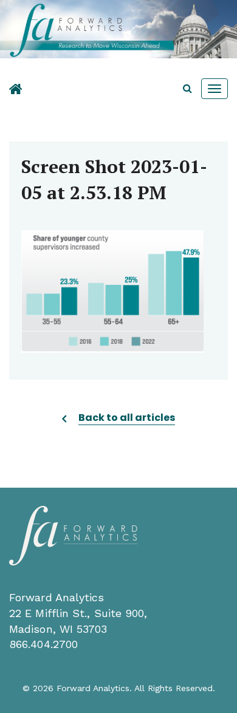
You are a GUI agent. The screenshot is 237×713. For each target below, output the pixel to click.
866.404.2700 (43, 644)
